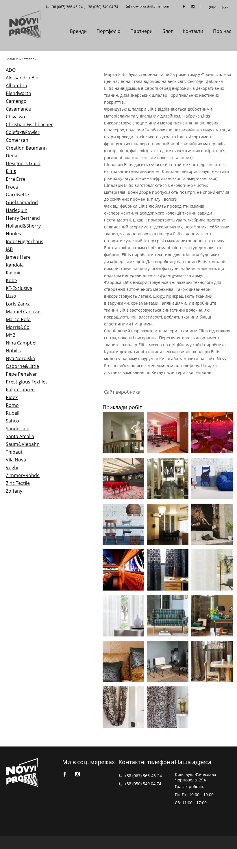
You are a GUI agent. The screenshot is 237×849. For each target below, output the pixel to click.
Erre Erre (15, 179)
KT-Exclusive (19, 288)
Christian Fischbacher (29, 124)
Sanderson (17, 428)
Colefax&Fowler (23, 132)
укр (212, 6)
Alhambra (16, 85)
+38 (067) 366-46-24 (66, 6)
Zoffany (14, 491)
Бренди (78, 31)
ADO (11, 70)
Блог (167, 31)
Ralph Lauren (20, 389)
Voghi (12, 467)
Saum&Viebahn (23, 444)
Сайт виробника (122, 392)
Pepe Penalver (21, 374)
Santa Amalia (20, 436)
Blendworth (18, 93)
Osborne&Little (22, 366)
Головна (12, 59)
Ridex (12, 397)
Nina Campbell (22, 343)
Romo (12, 405)
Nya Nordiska (20, 358)
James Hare (18, 257)
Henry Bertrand (23, 218)
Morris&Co (17, 327)
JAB (9, 249)
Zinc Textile (18, 483)
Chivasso (15, 116)
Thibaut (14, 452)
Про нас (222, 31)
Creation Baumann (26, 148)
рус (225, 6)
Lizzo (11, 296)
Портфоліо (109, 31)
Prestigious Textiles (27, 382)
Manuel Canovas (24, 311)
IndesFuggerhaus (24, 241)
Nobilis (13, 350)
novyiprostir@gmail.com (150, 6)
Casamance (18, 109)
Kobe (11, 280)
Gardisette (17, 194)
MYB (10, 335)
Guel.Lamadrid (22, 202)
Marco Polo (18, 319)
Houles (13, 233)
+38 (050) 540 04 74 (102, 6)
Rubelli (13, 413)
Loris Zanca (18, 304)
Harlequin (16, 210)
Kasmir (13, 272)
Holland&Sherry (23, 226)
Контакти (193, 31)
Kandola (15, 265)
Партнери (141, 31)
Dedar (12, 155)
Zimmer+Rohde (23, 475)
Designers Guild (23, 163)
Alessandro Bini (23, 78)
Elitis (11, 171)
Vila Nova (16, 460)
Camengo (16, 101)
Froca (12, 187)
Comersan (17, 140)
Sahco (12, 421)
